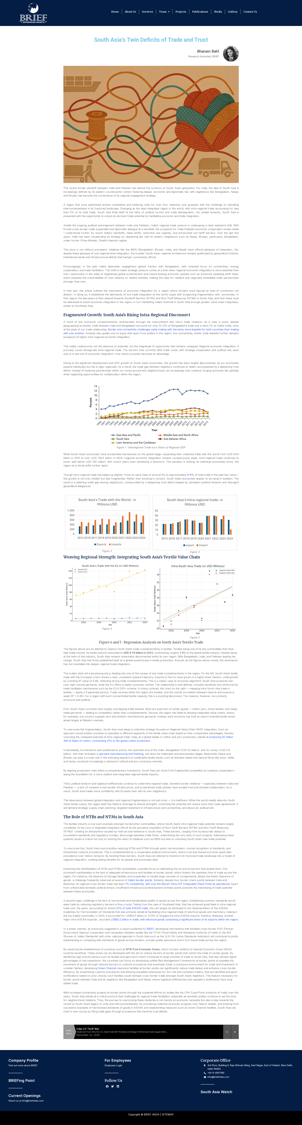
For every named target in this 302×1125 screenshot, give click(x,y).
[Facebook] (107, 1086)
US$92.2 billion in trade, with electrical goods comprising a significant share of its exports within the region (174, 919)
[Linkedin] (118, 1086)
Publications (200, 11)
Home (115, 11)
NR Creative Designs (162, 1120)
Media (218, 11)
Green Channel (107, 968)
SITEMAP (168, 1114)
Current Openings (24, 1096)
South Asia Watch (216, 1092)
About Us (130, 11)
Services (147, 11)
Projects (181, 11)
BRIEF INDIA (151, 1114)
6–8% (190, 474)
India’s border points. (140, 880)
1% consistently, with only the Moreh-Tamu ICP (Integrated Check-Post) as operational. (177, 883)
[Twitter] (112, 1086)
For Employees (118, 1060)
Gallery (233, 11)
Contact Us (250, 11)
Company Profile (23, 1060)
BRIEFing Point (21, 1080)
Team (162, 11)
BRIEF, (151, 928)
